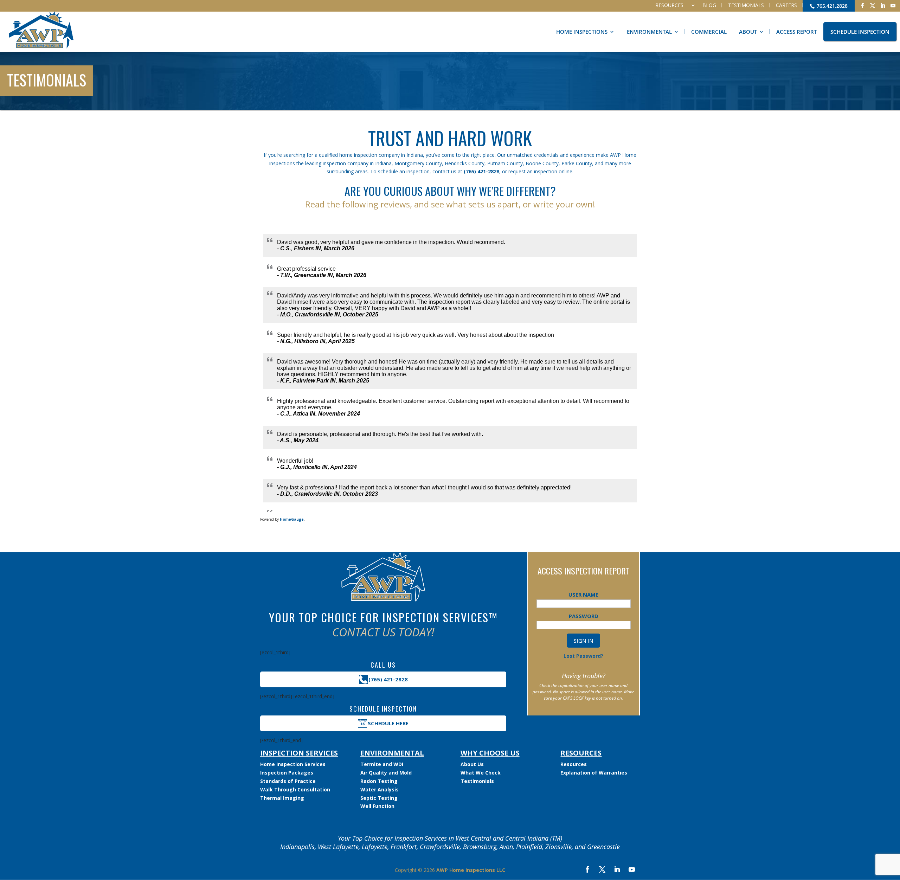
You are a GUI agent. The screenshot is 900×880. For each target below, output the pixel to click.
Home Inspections (582, 31)
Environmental (649, 31)
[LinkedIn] (882, 5)
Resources (669, 5)
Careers (786, 5)
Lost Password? (583, 656)
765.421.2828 (831, 5)
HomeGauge (292, 519)
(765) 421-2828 (481, 171)
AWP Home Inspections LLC (470, 870)
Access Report (796, 31)
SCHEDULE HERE (388, 723)
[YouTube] (893, 5)
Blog (709, 5)
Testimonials (746, 5)
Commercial (709, 31)
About (748, 31)
